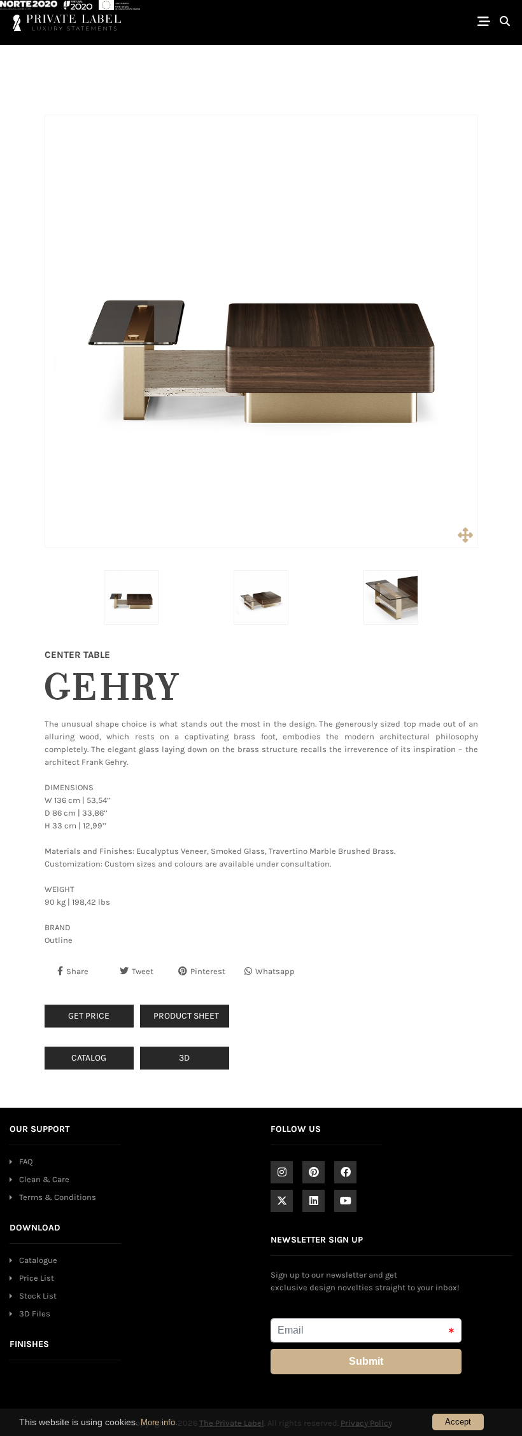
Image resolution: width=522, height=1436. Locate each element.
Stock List (38, 1295)
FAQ (25, 1161)
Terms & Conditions (57, 1197)
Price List (36, 1278)
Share (77, 971)
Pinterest (207, 971)
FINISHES (29, 1344)
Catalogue (38, 1260)
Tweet (142, 971)
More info (158, 1422)
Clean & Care (44, 1179)
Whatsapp (275, 971)
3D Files (34, 1313)
